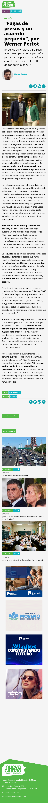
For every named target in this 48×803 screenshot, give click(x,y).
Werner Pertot (15, 392)
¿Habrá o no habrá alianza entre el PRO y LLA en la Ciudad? (23, 517)
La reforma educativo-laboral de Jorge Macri (22, 560)
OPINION (5, 473)
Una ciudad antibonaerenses (15, 475)
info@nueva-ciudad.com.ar (16, 796)
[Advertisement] (24, 726)
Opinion (6, 11)
